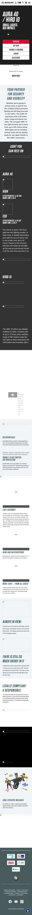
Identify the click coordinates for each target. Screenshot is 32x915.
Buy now (16, 45)
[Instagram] (21, 902)
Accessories (16, 58)
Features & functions (16, 49)
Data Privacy (25, 890)
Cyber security (24, 893)
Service (16, 53)
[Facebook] (10, 902)
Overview (16, 41)
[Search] (23, 3)
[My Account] (16, 3)
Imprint (19, 890)
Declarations (12, 895)
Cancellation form (8, 893)
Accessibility (20, 895)
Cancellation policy (22, 891)
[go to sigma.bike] (7, 2)
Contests (17, 893)
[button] (16, 76)
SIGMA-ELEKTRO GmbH (9, 890)
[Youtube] (16, 902)
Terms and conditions (10, 891)
